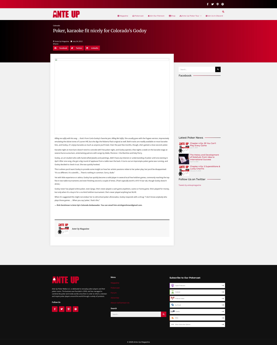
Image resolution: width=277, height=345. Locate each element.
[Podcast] (217, 4)
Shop (173, 16)
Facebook (185, 75)
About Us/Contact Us (120, 303)
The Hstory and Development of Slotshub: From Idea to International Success (204, 157)
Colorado (56, 25)
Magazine (123, 16)
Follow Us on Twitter (192, 179)
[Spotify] (222, 4)
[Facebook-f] (207, 4)
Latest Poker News (191, 137)
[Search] (218, 69)
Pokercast (139, 16)
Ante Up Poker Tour (190, 16)
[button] (223, 11)
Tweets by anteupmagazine (190, 185)
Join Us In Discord (215, 16)
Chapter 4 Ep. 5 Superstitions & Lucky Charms (205, 167)
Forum (114, 293)
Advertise (115, 298)
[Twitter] (212, 4)
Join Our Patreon (156, 16)
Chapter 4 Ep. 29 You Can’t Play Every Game (203, 144)
